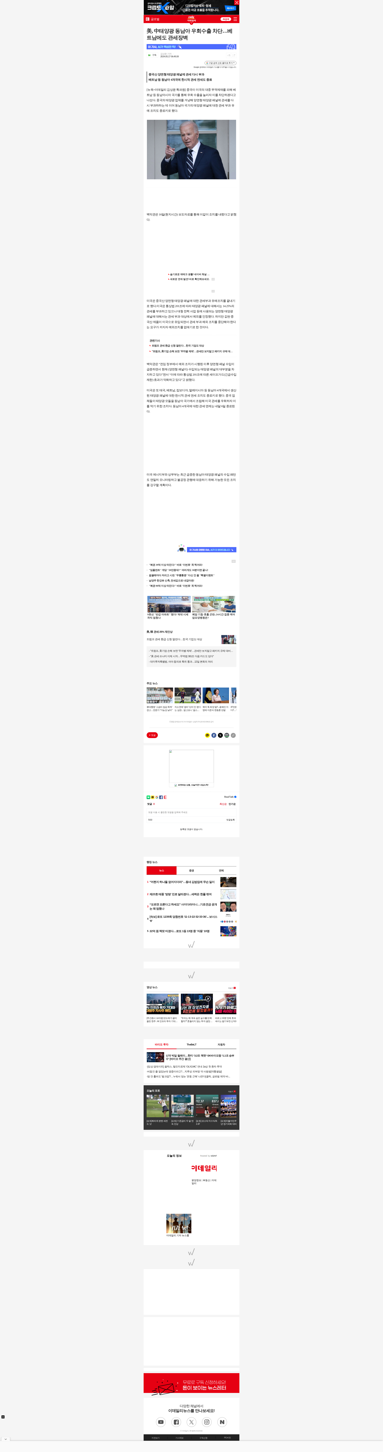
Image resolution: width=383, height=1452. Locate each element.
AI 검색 (226, 19)
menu (235, 19)
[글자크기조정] (228, 55)
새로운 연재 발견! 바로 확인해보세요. (190, 279)
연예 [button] (221, 870)
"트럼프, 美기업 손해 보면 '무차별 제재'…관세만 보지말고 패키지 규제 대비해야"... (192, 351)
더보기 (230, 988)
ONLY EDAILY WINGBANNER (191, 19)
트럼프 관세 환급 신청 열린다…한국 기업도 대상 (178, 345)
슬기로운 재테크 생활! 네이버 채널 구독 (191, 274)
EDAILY (147, 19)
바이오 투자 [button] (161, 1044)
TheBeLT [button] (191, 1044)
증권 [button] (191, 870)
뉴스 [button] (161, 870)
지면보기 (155, 1438)
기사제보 (179, 1438)
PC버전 (227, 1437)
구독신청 (203, 1438)
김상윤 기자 (166, 53)
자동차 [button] (221, 1044)
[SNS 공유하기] (233, 55)
